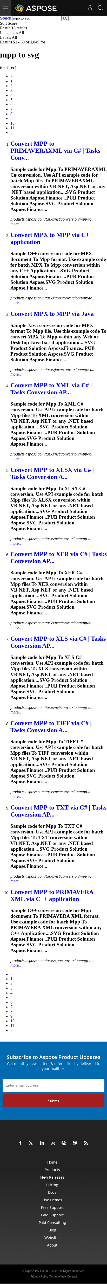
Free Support (52, 1207)
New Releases (52, 1177)
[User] (90, 8)
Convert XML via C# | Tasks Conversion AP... (51, 389)
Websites (52, 1237)
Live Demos (52, 1199)
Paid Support (52, 1214)
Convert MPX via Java (52, 313)
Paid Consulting (52, 1222)
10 (12, 123)
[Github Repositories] (75, 1143)
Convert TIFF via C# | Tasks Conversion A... (50, 727)
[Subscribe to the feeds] (86, 1143)
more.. (15, 224)
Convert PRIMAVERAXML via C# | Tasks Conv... (55, 150)
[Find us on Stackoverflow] (54, 1143)
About (52, 1245)
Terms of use (57, 1276)
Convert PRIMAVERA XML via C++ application (51, 895)
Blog (52, 1230)
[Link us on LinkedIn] (43, 1143)
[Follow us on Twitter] (32, 1143)
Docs (52, 1192)
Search (5, 18)
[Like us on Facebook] (21, 1143)
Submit (53, 1101)
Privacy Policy (39, 1276)
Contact (72, 1276)
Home (52, 1162)
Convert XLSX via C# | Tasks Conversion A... (52, 473)
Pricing (52, 1184)
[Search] (100, 8)
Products (52, 1169)
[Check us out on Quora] (65, 1143)
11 (12, 128)
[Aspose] (36, 7)
